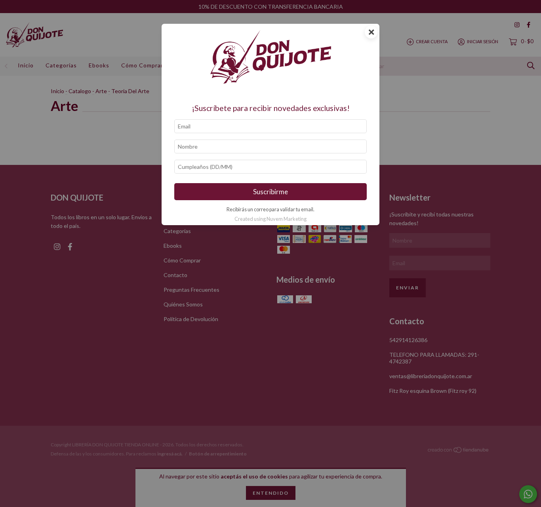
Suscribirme (270, 191)
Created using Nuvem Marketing (270, 219)
